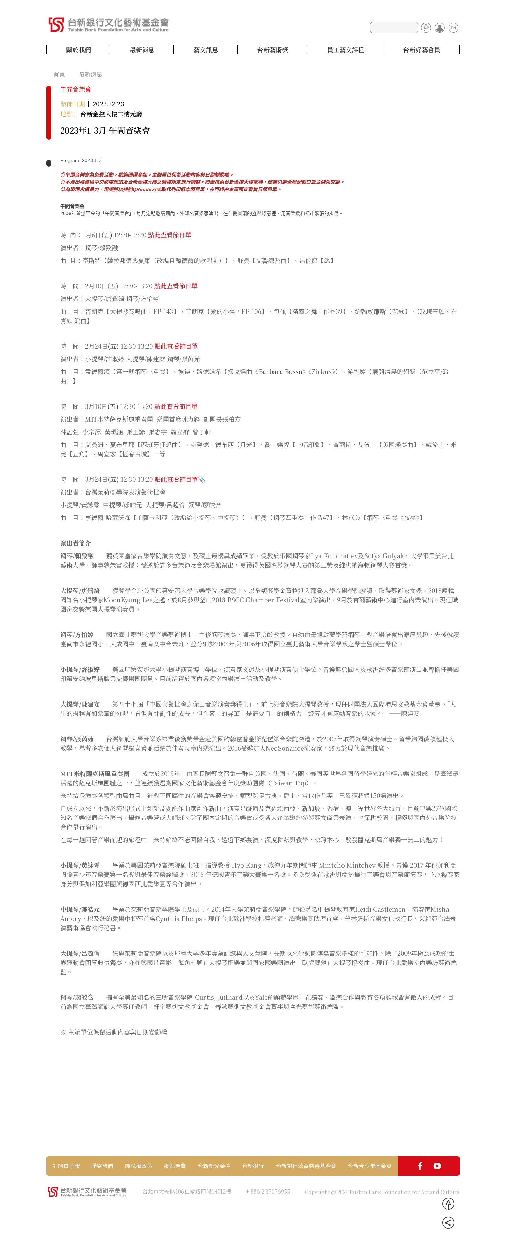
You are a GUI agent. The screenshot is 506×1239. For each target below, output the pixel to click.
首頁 (59, 74)
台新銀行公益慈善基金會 (306, 1166)
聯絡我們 (102, 1166)
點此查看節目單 (169, 234)
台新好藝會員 (421, 49)
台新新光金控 (214, 1166)
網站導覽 (175, 1166)
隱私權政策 (138, 1166)
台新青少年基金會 (370, 1166)
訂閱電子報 (66, 1166)
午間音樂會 (75, 89)
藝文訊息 (205, 49)
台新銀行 (253, 1166)
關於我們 (78, 49)
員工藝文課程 (345, 49)
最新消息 (142, 49)
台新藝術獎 (272, 49)
